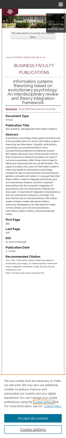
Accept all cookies (33, 418)
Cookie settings (44, 402)
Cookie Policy (52, 406)
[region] (33, 406)
